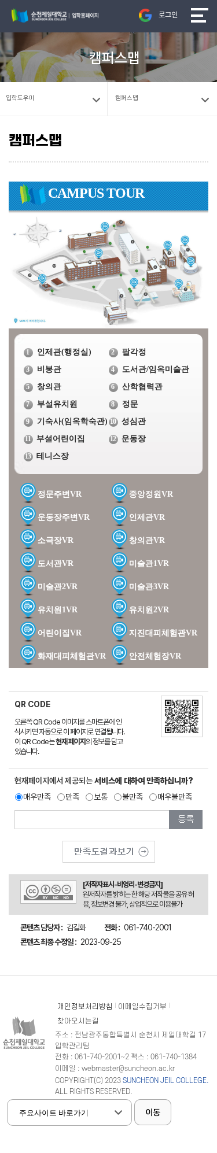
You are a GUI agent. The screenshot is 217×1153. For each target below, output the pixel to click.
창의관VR (147, 540)
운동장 (134, 438)
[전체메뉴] (199, 15)
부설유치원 (57, 404)
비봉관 (49, 369)
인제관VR (147, 517)
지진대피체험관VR (163, 633)
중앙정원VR (151, 494)
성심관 (134, 421)
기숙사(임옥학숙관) (72, 421)
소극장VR (55, 540)
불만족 (132, 796)
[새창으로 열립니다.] (108, 847)
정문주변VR (60, 494)
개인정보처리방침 (85, 1007)
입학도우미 (20, 98)
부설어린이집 (60, 438)
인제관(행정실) (64, 352)
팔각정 (134, 352)
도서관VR (55, 563)
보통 (101, 796)
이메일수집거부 (142, 1007)
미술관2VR (58, 586)
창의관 (49, 386)
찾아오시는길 (78, 1021)
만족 (72, 796)
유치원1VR (58, 609)
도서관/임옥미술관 (155, 369)
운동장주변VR (64, 517)
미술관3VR (149, 586)
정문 (130, 404)
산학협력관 (142, 386)
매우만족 (37, 796)
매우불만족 (174, 796)
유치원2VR (149, 609)
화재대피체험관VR (72, 656)
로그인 (168, 14)
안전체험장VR (155, 656)
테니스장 (52, 456)
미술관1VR (149, 563)
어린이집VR (60, 633)
